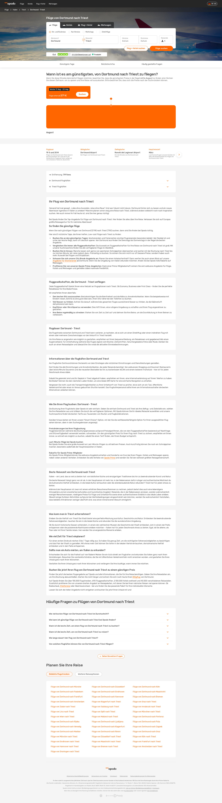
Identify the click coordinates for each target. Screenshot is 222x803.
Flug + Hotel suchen (136, 48)
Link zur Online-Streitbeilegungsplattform (139, 788)
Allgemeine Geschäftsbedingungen (78, 776)
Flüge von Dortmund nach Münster (66, 687)
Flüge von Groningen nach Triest (65, 751)
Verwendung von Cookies (99, 776)
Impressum (113, 776)
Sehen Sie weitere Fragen (112, 656)
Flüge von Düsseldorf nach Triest (106, 736)
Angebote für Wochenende (64, 261)
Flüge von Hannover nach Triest (65, 746)
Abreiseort (55, 38)
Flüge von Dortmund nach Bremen (148, 697)
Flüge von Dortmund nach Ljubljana (107, 721)
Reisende (164, 38)
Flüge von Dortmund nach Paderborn (67, 692)
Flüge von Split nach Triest (103, 712)
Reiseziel (89, 38)
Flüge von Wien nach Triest (62, 717)
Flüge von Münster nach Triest (64, 736)
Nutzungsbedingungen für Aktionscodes (142, 776)
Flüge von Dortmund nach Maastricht (149, 692)
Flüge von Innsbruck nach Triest (147, 707)
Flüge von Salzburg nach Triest (105, 707)
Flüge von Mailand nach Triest (105, 717)
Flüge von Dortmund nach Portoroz (148, 717)
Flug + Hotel (40, 4)
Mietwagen (53, 4)
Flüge (22, 4)
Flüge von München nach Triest (146, 712)
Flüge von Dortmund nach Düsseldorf (108, 687)
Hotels (30, 4)
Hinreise (125, 38)
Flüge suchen (161, 48)
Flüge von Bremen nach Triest (105, 746)
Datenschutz (124, 776)
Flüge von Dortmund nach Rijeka (65, 721)
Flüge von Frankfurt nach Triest (147, 741)
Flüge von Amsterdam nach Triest (147, 746)
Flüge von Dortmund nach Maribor (65, 731)
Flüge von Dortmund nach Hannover (108, 697)
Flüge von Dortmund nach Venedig (66, 726)
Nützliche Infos (108, 64)
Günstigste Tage (67, 64)
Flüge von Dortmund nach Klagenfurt (108, 726)
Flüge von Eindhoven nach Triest (65, 741)
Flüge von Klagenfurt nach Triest (106, 702)
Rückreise (144, 38)
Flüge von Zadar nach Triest (63, 707)
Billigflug (136, 577)
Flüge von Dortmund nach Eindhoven (108, 692)
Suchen (82, 94)
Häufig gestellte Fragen (152, 64)
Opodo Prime (109, 458)
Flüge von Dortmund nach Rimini (106, 731)
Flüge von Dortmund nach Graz (146, 731)
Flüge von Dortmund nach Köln (146, 687)
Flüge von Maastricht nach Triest (106, 741)
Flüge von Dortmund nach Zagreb (147, 726)
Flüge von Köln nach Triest (144, 736)
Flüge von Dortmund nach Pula (146, 721)
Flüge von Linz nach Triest (62, 712)
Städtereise (65, 586)
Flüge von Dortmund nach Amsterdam (67, 702)
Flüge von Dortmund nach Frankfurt (67, 697)
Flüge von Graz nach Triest (144, 702)
